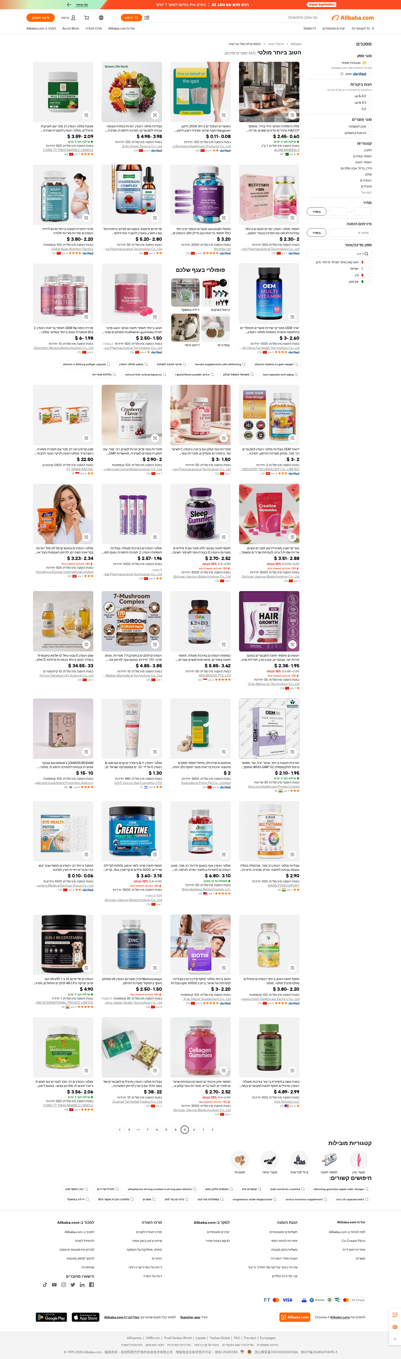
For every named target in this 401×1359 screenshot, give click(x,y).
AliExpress (134, 1338)
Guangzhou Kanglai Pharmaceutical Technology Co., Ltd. (132, 574)
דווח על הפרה (152, 1276)
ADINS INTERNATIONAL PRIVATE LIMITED (63, 1002)
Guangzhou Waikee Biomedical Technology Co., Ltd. (132, 675)
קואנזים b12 (249, 1189)
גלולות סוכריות (102, 374)
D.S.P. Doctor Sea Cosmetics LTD (138, 783)
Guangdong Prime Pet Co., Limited (206, 783)
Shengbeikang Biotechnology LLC (206, 889)
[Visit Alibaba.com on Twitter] (73, 1284)
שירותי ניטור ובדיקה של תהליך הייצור (273, 1267)
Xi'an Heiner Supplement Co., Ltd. (207, 999)
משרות (360, 1258)
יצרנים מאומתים (218, 1232)
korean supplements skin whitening (218, 364)
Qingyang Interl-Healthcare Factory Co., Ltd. (269, 999)
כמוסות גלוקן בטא (217, 1189)
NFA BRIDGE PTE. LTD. (214, 675)
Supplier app (190, 1317)
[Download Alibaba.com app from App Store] (86, 1317)
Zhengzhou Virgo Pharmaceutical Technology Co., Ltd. (200, 469)
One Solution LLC (286, 1101)
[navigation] (339, 587)
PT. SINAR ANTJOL (79, 469)
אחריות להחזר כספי (284, 1241)
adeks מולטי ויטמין (131, 364)
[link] (395, 1315)
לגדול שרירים (105, 1189)
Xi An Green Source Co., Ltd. (142, 146)
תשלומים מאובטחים (283, 1232)
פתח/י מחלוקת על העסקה (144, 1249)
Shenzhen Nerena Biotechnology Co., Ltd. (63, 348)
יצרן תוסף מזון (74, 1189)
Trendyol (250, 1338)
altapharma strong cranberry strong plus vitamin (160, 1189)
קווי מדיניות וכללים (285, 1276)
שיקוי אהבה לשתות (169, 364)
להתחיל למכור (84, 1241)
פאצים (147, 1199)
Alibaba (296, 44)
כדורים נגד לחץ (174, 1199)
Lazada (201, 1338)
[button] (147, 17)
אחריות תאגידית (354, 1249)
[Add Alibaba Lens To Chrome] (294, 1317)
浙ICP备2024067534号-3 (319, 1352)
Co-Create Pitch (353, 1241)
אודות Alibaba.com (351, 1222)
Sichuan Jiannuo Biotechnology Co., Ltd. (270, 576)
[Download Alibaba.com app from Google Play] (51, 1317)
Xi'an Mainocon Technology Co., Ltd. (273, 684)
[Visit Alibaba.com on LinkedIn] (82, 1284)
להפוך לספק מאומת (80, 1258)
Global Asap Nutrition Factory (72, 249)
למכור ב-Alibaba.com (79, 1232)
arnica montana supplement (304, 1199)
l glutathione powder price (192, 374)
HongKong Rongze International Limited (64, 572)
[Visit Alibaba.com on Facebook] (91, 1284)
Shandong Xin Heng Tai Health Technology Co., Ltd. (269, 348)
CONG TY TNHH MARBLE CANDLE (68, 150)
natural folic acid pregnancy (143, 374)
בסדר (317, 212)
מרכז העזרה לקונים (149, 1232)
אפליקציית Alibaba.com (121, 1317)
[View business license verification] (242, 1352)
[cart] (86, 18)
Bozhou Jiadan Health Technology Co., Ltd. (132, 1002)
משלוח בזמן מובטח (284, 1249)
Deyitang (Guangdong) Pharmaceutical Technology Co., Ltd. (269, 249)
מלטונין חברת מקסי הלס (113, 1199)
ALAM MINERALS (286, 150)
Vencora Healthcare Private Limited (273, 786)
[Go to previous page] (212, 1129)
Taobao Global (220, 1338)
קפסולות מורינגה (208, 1199)
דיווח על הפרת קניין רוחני (145, 1267)
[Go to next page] (120, 1129)
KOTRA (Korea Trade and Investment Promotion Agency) (63, 783)
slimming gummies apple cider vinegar (339, 1189)
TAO (237, 1338)
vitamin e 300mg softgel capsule (84, 364)
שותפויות (87, 1267)
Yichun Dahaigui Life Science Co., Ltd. (66, 675)
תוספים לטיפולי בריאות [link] (245, 44)
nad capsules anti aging (278, 374)
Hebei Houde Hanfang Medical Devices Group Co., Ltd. (63, 885)
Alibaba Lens (340, 1317)
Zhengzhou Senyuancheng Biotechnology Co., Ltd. (132, 469)
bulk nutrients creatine (285, 1189)
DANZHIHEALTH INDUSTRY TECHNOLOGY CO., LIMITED (269, 469)
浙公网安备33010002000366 (276, 1352)
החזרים (157, 1258)
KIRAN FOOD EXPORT (283, 885)
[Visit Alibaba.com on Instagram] (63, 1284)
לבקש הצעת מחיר (218, 1241)
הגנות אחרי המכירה (284, 1258)
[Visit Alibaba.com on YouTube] (54, 1284)
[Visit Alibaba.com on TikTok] (45, 1284)
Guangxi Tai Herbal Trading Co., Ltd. (137, 1101)
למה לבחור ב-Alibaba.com (347, 1232)
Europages (268, 1338)
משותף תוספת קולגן (236, 374)
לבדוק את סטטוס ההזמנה (76, 1249)
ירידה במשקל (76, 1199)
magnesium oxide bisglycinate (252, 1199)
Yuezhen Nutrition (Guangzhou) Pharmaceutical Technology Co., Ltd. (132, 348)
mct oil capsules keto (350, 1199)
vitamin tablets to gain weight (274, 364)
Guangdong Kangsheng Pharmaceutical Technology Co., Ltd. (132, 249)
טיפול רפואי (276, 44)
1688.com (153, 1338)
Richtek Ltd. (222, 249)
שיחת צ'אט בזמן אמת (147, 1241)
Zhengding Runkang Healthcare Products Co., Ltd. (200, 146)
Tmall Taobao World (178, 1338)
